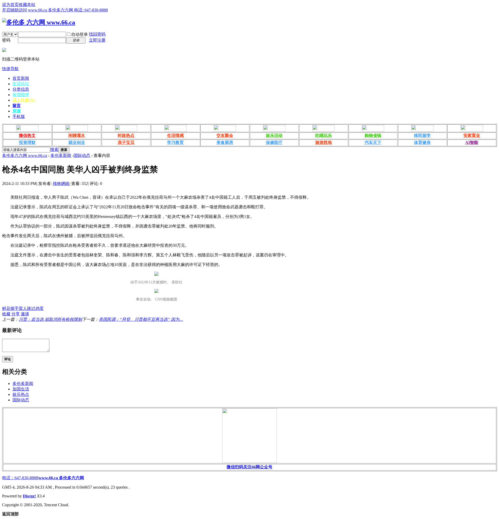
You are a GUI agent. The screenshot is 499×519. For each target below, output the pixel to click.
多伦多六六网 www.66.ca (24, 155)
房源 (16, 111)
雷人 (23, 308)
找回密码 (97, 34)
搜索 (54, 149)
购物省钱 (373, 135)
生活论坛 (20, 84)
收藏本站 (27, 4)
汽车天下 (373, 142)
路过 (31, 308)
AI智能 (471, 142)
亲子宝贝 (126, 142)
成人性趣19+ (24, 100)
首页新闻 (20, 78)
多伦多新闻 (60, 155)
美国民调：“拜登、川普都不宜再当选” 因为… (141, 319)
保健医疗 (274, 142)
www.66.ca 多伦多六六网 (61, 478)
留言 (16, 105)
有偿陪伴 (20, 94)
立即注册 (97, 40)
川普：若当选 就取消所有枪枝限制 (50, 319)
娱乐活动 (274, 135)
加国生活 (20, 389)
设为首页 (10, 4)
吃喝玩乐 (323, 135)
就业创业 (76, 142)
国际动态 (82, 155)
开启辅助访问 (14, 10)
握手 (14, 308)
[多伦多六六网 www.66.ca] (38, 22)
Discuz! (29, 496)
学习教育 (175, 142)
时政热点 (126, 135)
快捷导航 (10, 68)
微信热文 (27, 135)
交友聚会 (224, 135)
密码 (6, 40)
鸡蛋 (39, 308)
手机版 (18, 116)
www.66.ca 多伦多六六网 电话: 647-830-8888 (68, 10)
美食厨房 (224, 142)
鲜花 (6, 308)
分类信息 (20, 89)
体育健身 (422, 142)
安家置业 (471, 135)
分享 (15, 314)
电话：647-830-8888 (20, 478)
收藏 (6, 314)
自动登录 (79, 34)
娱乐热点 (20, 394)
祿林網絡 (61, 183)
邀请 (25, 314)
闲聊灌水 (76, 135)
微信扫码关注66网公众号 (249, 467)
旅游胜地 (323, 142)
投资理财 (27, 142)
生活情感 (175, 135)
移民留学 (422, 135)
